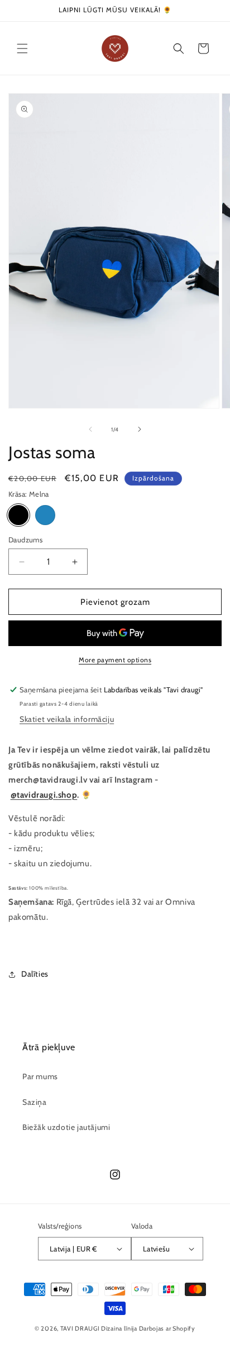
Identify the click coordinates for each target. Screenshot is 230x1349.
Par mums (40, 1076)
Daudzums (25, 539)
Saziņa (34, 1102)
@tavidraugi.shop (44, 795)
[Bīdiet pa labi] (139, 429)
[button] (22, 48)
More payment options (115, 660)
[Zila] (45, 515)
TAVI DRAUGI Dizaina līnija (98, 1328)
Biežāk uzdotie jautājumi (66, 1127)
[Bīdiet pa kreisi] (90, 429)
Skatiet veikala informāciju (67, 719)
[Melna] (18, 515)
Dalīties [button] (35, 974)
